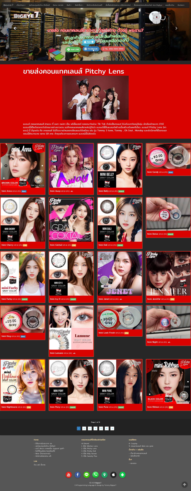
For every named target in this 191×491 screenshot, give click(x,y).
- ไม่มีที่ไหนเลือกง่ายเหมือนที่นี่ (44, 451)
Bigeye (8, 5)
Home (36, 439)
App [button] (88, 42)
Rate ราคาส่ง (58, 5)
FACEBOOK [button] (92, 48)
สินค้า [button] (69, 5)
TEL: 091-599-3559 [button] (113, 48)
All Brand (85, 443)
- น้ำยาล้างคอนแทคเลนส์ (138, 453)
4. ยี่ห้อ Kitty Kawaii (89, 453)
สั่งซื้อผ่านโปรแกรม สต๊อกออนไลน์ (118, 5)
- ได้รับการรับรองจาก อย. (43, 443)
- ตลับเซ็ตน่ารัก (134, 455)
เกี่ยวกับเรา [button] (21, 5)
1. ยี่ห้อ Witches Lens (89, 446)
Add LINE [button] (75, 48)
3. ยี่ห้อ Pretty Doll (88, 451)
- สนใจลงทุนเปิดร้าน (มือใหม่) (44, 446)
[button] (14, 27)
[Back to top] (184, 484)
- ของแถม (132, 463)
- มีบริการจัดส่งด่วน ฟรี (42, 456)
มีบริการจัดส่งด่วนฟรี (94, 5)
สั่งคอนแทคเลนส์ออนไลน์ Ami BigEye (148, 5)
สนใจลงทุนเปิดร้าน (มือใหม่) (39, 5)
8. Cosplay (133, 443)
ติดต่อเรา (181, 5)
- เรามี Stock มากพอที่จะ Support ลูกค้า (49, 448)
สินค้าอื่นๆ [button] (78, 5)
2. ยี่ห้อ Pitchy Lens (89, 448)
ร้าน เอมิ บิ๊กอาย (39, 464)
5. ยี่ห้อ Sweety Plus (89, 456)
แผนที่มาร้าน (169, 5)
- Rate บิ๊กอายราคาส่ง (42, 453)
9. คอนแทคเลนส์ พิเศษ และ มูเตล (141, 446)
